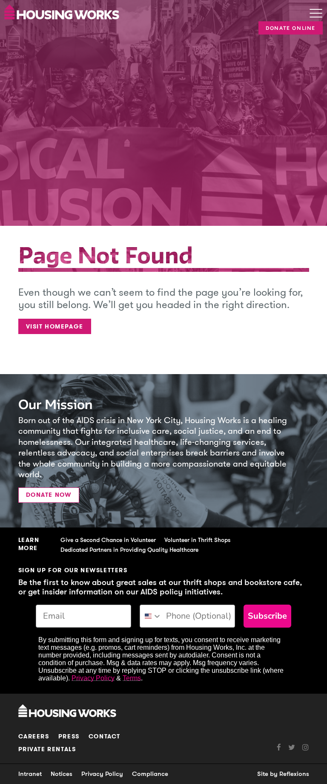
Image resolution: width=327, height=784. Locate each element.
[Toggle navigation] (316, 14)
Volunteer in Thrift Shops (197, 540)
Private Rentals (47, 749)
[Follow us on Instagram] (302, 747)
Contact (104, 736)
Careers (33, 736)
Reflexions (294, 773)
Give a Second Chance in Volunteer (108, 540)
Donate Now (49, 495)
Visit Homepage (54, 327)
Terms (132, 678)
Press (69, 736)
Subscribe (267, 616)
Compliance (150, 773)
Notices (61, 773)
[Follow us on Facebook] (279, 747)
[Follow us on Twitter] (288, 747)
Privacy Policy (93, 678)
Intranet (30, 773)
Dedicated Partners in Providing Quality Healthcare (129, 550)
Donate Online (291, 28)
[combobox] (151, 616)
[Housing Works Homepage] (144, 11)
